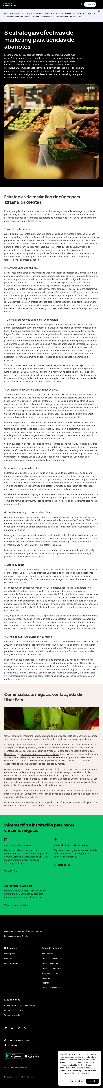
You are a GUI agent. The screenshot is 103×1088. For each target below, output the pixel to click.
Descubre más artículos (17, 845)
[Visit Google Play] (13, 1056)
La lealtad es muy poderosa (18, 473)
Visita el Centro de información (71, 845)
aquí (87, 1073)
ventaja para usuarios (43, 17)
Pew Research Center (22, 394)
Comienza (90, 4)
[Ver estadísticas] (55, 839)
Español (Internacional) (18, 1040)
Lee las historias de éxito (18, 885)
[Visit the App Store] (31, 1056)
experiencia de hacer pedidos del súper (45, 802)
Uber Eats (82, 736)
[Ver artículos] (6, 839)
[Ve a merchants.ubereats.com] (9, 4)
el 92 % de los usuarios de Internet (52, 520)
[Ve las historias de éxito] (6, 880)
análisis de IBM (87, 641)
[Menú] (99, 4)
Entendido (92, 1081)
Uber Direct (10, 754)
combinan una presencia (43, 790)
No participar (77, 1081)
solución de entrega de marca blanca (40, 754)
